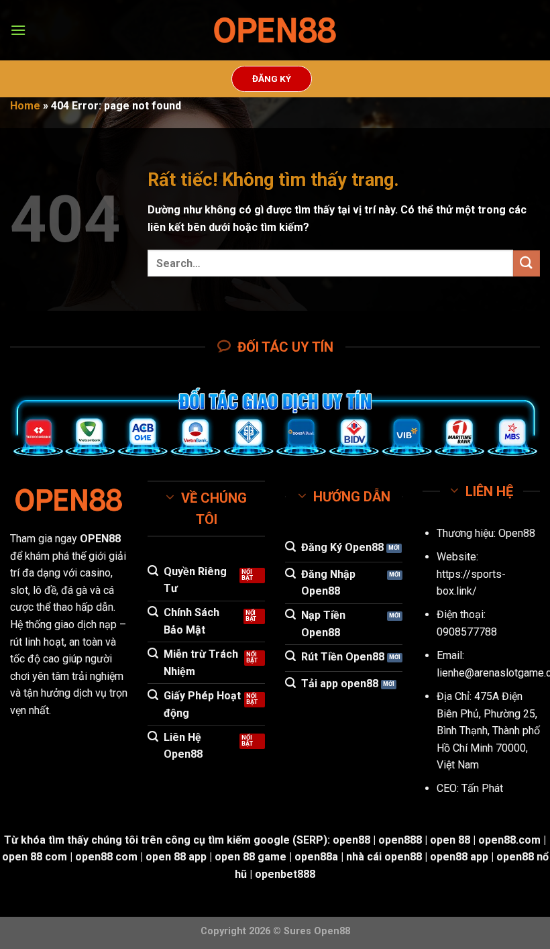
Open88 (516, 533)
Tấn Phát (482, 788)
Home (25, 105)
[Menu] (18, 29)
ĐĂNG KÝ (271, 78)
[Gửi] (526, 263)
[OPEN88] (275, 30)
